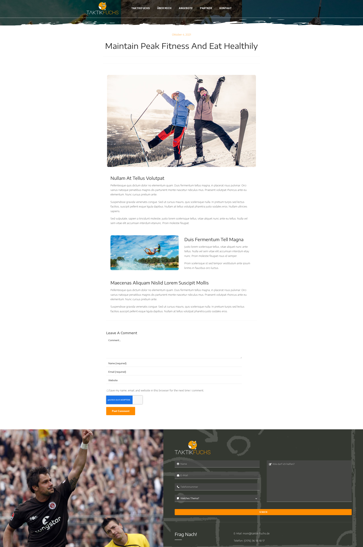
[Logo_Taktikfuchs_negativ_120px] (102, 3)
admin (142, 60)
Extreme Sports (195, 60)
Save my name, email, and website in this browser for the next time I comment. (156, 390)
